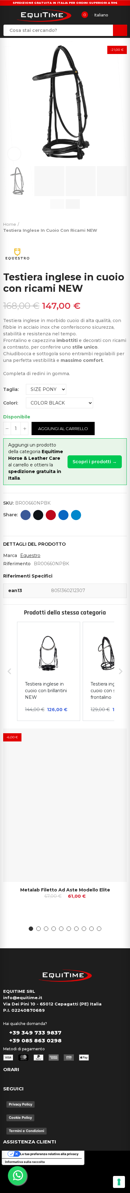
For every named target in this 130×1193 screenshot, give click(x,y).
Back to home (114, 226)
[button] (9, 103)
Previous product (106, 226)
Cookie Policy (20, 1117)
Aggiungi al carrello (63, 428)
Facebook (26, 515)
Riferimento (17, 564)
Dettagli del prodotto (34, 544)
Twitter (38, 515)
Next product (122, 226)
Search (120, 30)
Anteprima (111, 739)
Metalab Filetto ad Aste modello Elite (65, 890)
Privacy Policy (20, 1104)
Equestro (30, 555)
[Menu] (7, 15)
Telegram (76, 515)
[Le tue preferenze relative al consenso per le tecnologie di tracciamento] (119, 1182)
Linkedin (63, 515)
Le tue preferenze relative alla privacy (49, 1154)
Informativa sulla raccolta (25, 1162)
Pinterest (51, 515)
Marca (10, 555)
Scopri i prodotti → (95, 462)
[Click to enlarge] (14, 153)
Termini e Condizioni (26, 1131)
